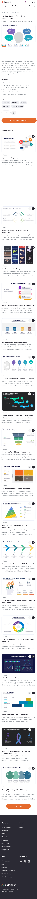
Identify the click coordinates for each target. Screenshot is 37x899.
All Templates (6, 827)
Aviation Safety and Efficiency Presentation (17, 415)
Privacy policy (6, 874)
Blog (21, 827)
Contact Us (6, 861)
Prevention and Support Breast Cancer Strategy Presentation (16, 752)
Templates (5, 6)
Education (5, 843)
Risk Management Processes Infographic (16, 488)
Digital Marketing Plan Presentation (15, 714)
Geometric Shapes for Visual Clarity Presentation (15, 231)
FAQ (3, 864)
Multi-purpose (6, 846)
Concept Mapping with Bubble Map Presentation (14, 791)
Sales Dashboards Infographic (13, 678)
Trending (15, 6)
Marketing (32, 6)
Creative (23, 102)
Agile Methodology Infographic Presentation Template (18, 640)
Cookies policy (7, 877)
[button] (3, 33)
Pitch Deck (15, 102)
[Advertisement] (18, 67)
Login (33, 2)
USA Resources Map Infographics (14, 269)
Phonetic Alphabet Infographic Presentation (18, 305)
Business (5, 840)
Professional (6, 106)
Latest (24, 6)
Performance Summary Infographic (14, 342)
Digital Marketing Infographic (12, 158)
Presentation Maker (17, 106)
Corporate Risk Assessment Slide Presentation (18, 564)
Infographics (15, 12)
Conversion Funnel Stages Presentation (16, 452)
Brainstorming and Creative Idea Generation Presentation (18, 601)
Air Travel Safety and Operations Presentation (18, 379)
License (4, 867)
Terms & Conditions (8, 870)
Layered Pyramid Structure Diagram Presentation (15, 526)
